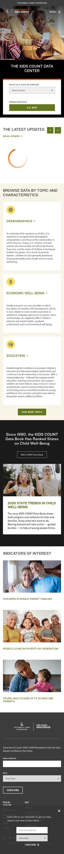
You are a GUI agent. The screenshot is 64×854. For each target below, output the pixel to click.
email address (9, 758)
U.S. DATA (32, 107)
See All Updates (11, 136)
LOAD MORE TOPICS (32, 412)
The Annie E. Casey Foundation (32, 3)
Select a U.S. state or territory (24, 85)
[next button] (58, 130)
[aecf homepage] (7, 11)
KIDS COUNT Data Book (32, 454)
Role (5, 773)
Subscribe (13, 790)
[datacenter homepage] (22, 11)
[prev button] (50, 130)
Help (27, 802)
